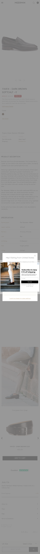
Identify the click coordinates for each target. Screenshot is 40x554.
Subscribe (30, 281)
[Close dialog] (38, 264)
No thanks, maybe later (29, 286)
